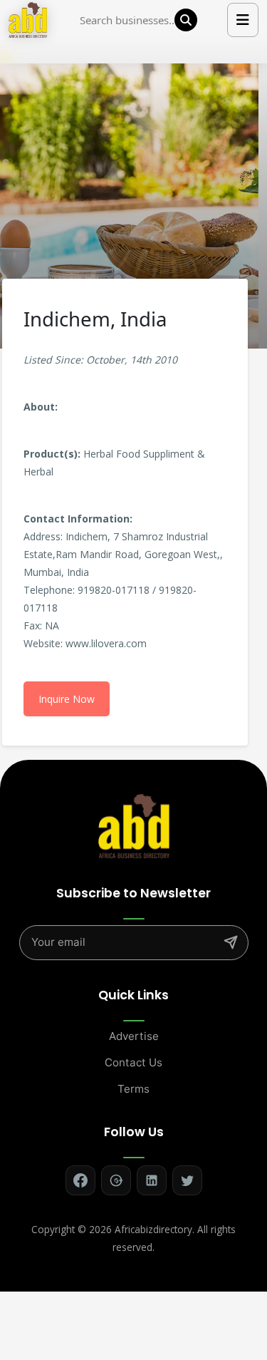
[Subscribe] (231, 942)
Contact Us (133, 1062)
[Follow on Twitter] (187, 1180)
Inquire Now (66, 699)
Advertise (134, 1036)
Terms (133, 1089)
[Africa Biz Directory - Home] (133, 825)
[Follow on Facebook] (80, 1180)
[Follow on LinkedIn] (152, 1180)
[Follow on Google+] (116, 1180)
